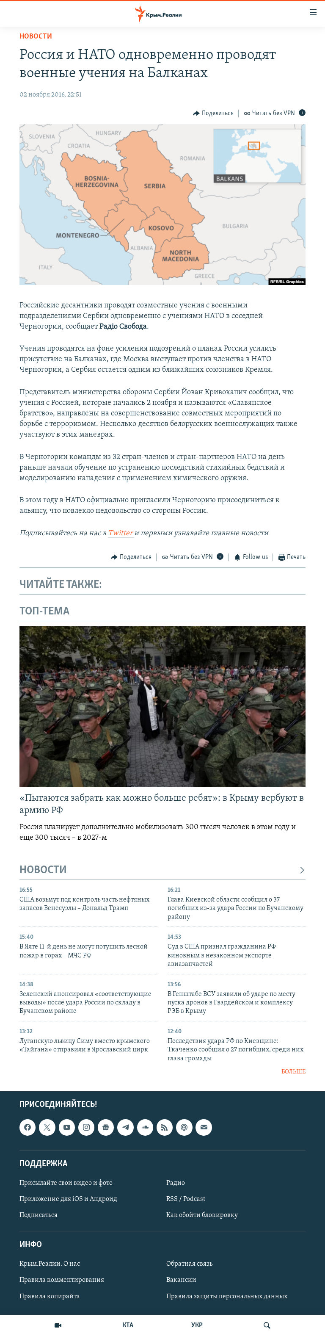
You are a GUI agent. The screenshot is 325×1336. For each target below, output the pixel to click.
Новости (35, 37)
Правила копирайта (49, 1296)
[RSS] (165, 1127)
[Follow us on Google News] (106, 1127)
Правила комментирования (61, 1280)
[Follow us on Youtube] (67, 1127)
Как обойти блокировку (202, 1215)
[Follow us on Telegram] (125, 1127)
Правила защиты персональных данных (226, 1296)
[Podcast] (184, 1127)
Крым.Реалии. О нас (49, 1264)
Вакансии (181, 1280)
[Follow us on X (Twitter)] (47, 1127)
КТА (127, 1325)
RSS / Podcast (185, 1199)
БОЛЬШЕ (293, 1072)
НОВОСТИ (43, 870)
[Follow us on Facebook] (27, 1127)
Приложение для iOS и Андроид (68, 1199)
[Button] (213, 113)
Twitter (121, 533)
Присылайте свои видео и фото (66, 1183)
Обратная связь (189, 1264)
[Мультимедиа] (58, 1325)
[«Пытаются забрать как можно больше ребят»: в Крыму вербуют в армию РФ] (162, 706)
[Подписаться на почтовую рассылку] (204, 1127)
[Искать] (267, 1325)
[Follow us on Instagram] (86, 1127)
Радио (175, 1183)
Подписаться (38, 1215)
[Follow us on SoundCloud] (145, 1127)
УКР (197, 1325)
